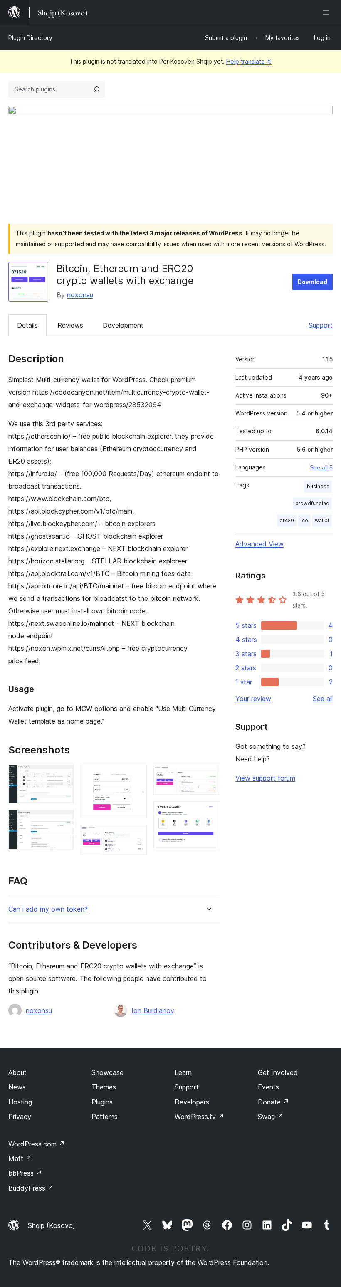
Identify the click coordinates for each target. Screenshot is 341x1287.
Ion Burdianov (152, 1010)
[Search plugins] (96, 89)
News (17, 1087)
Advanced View (259, 544)
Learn (183, 1072)
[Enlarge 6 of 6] (208, 812)
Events (268, 1087)
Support (321, 325)
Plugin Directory (30, 37)
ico (304, 520)
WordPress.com (36, 1144)
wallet (322, 520)
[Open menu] (327, 12)
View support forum (265, 778)
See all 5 (321, 467)
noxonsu (80, 295)
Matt (20, 1158)
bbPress (25, 1173)
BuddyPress (31, 1188)
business (318, 486)
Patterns (104, 1116)
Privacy (19, 1116)
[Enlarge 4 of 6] (135, 836)
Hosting (20, 1102)
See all (323, 698)
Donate (273, 1102)
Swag (270, 1116)
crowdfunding (312, 503)
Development (123, 325)
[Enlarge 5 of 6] (208, 776)
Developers (192, 1102)
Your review (253, 698)
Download (312, 281)
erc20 (286, 520)
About (17, 1072)
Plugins (102, 1102)
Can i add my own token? (48, 909)
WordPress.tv (199, 1116)
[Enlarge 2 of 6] (63, 821)
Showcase (107, 1072)
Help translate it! (249, 61)
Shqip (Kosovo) (51, 1225)
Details (27, 325)
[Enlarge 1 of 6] (63, 776)
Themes (103, 1087)
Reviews (70, 325)
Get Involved (278, 1072)
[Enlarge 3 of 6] (135, 776)
